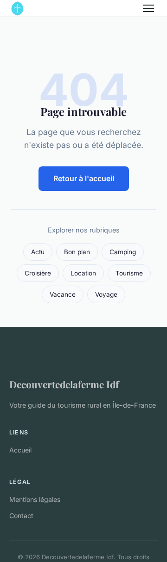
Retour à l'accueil (83, 178)
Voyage (106, 294)
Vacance (63, 294)
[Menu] (148, 8)
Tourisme (129, 273)
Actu (38, 252)
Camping (122, 252)
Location (83, 273)
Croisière (38, 273)
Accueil (20, 450)
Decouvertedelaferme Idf (64, 384)
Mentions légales (34, 499)
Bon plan (77, 252)
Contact (21, 515)
